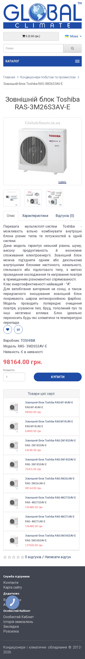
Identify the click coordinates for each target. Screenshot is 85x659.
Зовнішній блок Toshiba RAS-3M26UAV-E (50, 478)
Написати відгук (58, 557)
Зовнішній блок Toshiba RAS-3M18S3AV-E (50, 459)
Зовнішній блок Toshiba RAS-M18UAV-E (49, 421)
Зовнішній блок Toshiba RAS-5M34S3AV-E (50, 535)
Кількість (8, 370)
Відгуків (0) (65, 216)
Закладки (11, 626)
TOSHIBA (28, 340)
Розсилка (11, 631)
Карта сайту (12, 587)
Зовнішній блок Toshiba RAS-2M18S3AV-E (50, 440)
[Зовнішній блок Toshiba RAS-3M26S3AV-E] (42, 151)
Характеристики (35, 216)
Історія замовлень (18, 622)
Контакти (10, 583)
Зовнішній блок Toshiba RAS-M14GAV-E (49, 402)
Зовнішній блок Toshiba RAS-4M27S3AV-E (50, 497)
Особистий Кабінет (18, 617)
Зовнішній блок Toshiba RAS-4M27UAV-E (50, 516)
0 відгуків (33, 557)
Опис (11, 216)
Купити (58, 377)
